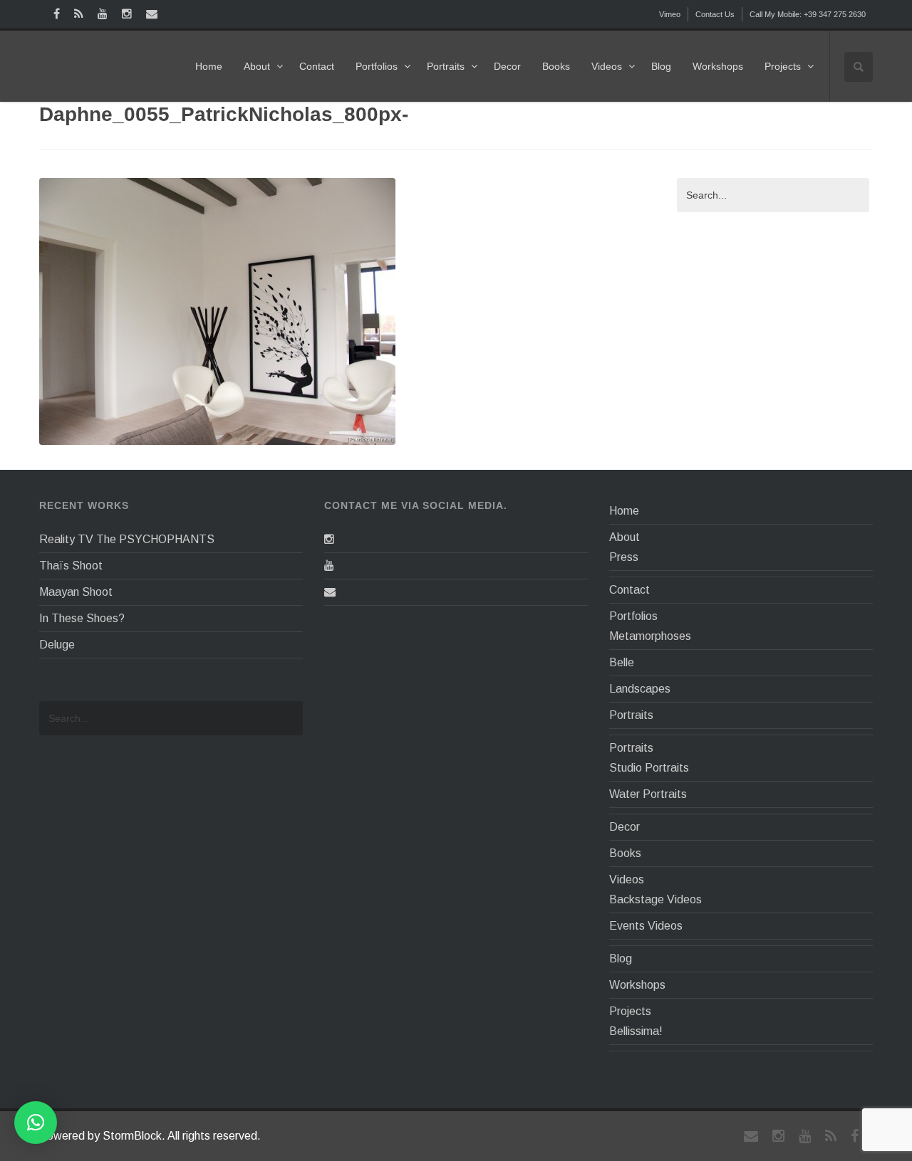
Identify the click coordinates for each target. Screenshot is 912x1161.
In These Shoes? (82, 618)
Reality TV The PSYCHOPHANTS (126, 539)
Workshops (718, 66)
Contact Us (715, 14)
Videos (606, 66)
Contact (316, 66)
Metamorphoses (650, 636)
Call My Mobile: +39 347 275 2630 (808, 14)
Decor (507, 66)
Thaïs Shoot (71, 566)
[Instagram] (329, 539)
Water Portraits (648, 794)
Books (556, 66)
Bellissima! (636, 1031)
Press (623, 557)
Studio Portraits (649, 768)
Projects (783, 66)
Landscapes (639, 689)
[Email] (330, 592)
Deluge (57, 645)
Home (208, 66)
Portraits (446, 66)
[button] (35, 1122)
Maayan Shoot (76, 592)
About (257, 66)
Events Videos (646, 926)
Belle (621, 662)
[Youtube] (329, 566)
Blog (661, 66)
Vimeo (669, 14)
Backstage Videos (655, 899)
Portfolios (377, 66)
